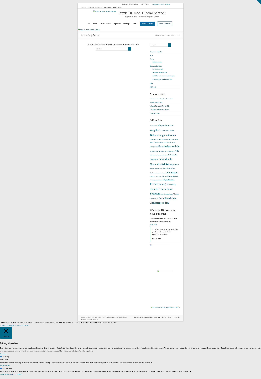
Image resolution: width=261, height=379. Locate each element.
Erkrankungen (170, 142)
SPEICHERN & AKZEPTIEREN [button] (11, 374)
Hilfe (151, 155)
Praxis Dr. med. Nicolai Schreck (142, 13)
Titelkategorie (157, 202)
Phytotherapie (168, 180)
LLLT (151, 176)
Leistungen (126, 24)
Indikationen (165, 155)
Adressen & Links (105, 24)
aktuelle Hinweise (147, 24)
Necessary (5, 357)
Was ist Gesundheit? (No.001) (159, 106)
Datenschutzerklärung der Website (143, 317)
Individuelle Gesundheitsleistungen (163, 76)
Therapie (176, 194)
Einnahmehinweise (160, 142)
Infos (151, 83)
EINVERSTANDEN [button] (22, 325)
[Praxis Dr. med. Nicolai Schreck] (89, 30)
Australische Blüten (167, 130)
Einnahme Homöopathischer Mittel (161, 99)
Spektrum (155, 193)
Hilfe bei (153, 87)
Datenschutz (98, 7)
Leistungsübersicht (156, 66)
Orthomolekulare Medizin (170, 176)
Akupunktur (163, 125)
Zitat (167, 202)
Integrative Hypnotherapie (156, 168)
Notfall (114, 7)
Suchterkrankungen (168, 194)
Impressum (90, 7)
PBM (151, 180)
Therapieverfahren (167, 198)
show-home (166, 189)
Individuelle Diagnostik (159, 72)
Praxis (95, 24)
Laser (164, 173)
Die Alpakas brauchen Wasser (159, 109)
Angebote (155, 130)
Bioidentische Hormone (169, 139)
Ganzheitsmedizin (169, 146)
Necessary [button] (3, 354)
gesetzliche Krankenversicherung (162, 151)
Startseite (83, 7)
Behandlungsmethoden (163, 135)
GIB (177, 151)
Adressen (153, 126)
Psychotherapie (155, 113)
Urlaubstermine (157, 62)
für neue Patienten (165, 24)
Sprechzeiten (107, 7)
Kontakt (120, 7)
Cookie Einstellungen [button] (7, 325)
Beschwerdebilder (155, 139)
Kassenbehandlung (169, 168)
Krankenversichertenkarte (156, 173)
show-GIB (155, 189)
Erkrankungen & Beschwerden (162, 79)
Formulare (154, 147)
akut (88, 24)
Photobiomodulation (157, 180)
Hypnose (159, 155)
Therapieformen (154, 198)
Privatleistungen (159, 184)
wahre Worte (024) (156, 102)
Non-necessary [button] (5, 365)
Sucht (162, 194)
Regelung (172, 184)
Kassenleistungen (157, 69)
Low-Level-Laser (157, 176)
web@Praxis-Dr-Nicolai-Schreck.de (161, 4)
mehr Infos (153, 224)
